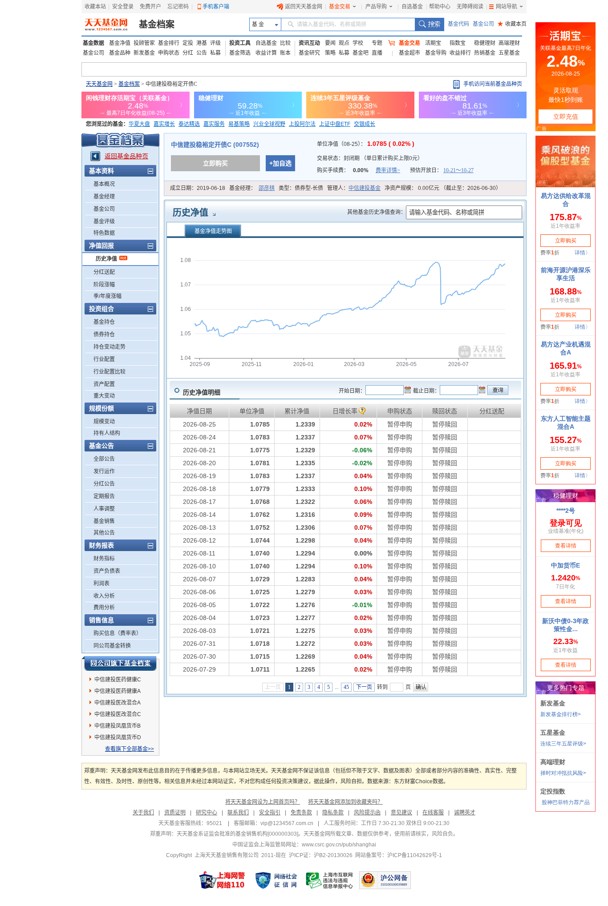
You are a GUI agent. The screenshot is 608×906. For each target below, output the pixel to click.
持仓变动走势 (109, 347)
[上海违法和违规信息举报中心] (329, 880)
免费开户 (150, 7)
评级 (215, 43)
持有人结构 (106, 433)
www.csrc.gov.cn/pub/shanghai (339, 845)
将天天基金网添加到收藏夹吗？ (345, 802)
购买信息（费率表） (117, 633)
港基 (201, 43)
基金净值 (119, 43)
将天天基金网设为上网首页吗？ (262, 802)
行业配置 (104, 359)
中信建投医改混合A (117, 703)
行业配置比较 (109, 372)
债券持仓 (104, 334)
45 (346, 687)
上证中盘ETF (334, 124)
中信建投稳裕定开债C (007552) (215, 144)
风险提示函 (367, 812)
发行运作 (104, 471)
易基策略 (239, 124)
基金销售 (104, 521)
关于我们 (143, 812)
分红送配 (104, 272)
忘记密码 (178, 7)
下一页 (364, 687)
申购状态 (168, 53)
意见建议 (401, 812)
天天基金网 (99, 84)
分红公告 (104, 484)
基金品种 (119, 53)
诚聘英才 (464, 812)
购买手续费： (358, 170)
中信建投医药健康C (117, 679)
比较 (285, 43)
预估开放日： (442, 170)
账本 (285, 53)
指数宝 (458, 43)
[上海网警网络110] (222, 880)
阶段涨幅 (104, 285)
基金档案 (156, 24)
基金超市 (409, 53)
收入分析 (104, 596)
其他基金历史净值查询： (376, 212)
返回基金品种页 (126, 156)
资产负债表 (106, 571)
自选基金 (412, 7)
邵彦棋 (267, 188)
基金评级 (104, 221)
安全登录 (123, 7)
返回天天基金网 (303, 7)
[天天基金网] (107, 24)
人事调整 (104, 509)
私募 (215, 53)
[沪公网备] (385, 880)
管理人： (354, 188)
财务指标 (104, 559)
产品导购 (376, 7)
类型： (301, 188)
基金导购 (435, 53)
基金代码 (458, 24)
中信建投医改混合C (117, 714)
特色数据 (104, 233)
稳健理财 (484, 43)
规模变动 (104, 422)
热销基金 (484, 53)
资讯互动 (309, 43)
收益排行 (460, 53)
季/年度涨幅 (107, 296)
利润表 (101, 583)
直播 (377, 53)
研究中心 (206, 812)
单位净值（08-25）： (365, 144)
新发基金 (144, 53)
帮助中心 (439, 7)
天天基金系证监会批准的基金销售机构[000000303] (237, 834)
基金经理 (104, 196)
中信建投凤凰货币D (117, 737)
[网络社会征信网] (275, 880)
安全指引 (269, 812)
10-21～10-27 (458, 170)
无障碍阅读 (470, 7)
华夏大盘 (139, 124)
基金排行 (168, 43)
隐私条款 (333, 812)
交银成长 (364, 124)
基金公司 (483, 24)
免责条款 (301, 812)
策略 (330, 53)
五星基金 (509, 53)
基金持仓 (104, 322)
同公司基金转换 (112, 646)
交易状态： (370, 158)
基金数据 (93, 43)
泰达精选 (189, 124)
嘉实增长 (164, 124)
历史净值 (106, 259)
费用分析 (104, 607)
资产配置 (104, 384)
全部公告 (104, 459)
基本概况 (104, 184)
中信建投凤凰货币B (117, 726)
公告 (201, 53)
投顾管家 (144, 43)
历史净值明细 (201, 392)
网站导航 (506, 7)
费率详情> (388, 170)
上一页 (273, 687)
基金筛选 (240, 53)
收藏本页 (512, 24)
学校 (358, 43)
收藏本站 (95, 7)
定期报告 (104, 496)
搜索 (429, 24)
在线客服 (433, 812)
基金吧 (361, 53)
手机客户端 (216, 7)
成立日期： (197, 188)
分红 (187, 53)
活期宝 (433, 43)
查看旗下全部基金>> (129, 749)
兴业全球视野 (269, 124)
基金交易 (339, 7)
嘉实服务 (214, 124)
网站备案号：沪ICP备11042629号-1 (398, 855)
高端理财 (509, 43)
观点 (344, 43)
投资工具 (240, 43)
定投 (187, 43)
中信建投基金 (365, 188)
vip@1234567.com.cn (286, 823)
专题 (377, 43)
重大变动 (104, 396)
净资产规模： (443, 188)
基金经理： (252, 188)
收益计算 (266, 53)
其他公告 (104, 533)
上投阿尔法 (302, 124)
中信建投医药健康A (117, 691)
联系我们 (238, 812)
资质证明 (175, 812)
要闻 (330, 43)
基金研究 (309, 53)
